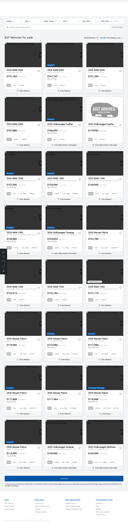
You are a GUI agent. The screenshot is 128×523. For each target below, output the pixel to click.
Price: (65, 21)
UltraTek (98, 509)
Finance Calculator (41, 512)
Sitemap (31, 520)
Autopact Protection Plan (73, 509)
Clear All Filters (117, 27)
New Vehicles (9, 503)
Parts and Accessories (72, 506)
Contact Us (99, 503)
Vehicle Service (70, 503)
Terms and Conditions (103, 512)
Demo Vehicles (10, 506)
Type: (27, 21)
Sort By (103, 38)
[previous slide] (6, 55)
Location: (9, 21)
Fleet (97, 506)
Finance (37, 509)
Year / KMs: (86, 21)
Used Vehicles (9, 509)
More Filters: (105, 21)
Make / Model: (49, 21)
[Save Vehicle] (39, 71)
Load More (64, 478)
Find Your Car (39, 503)
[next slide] (40, 55)
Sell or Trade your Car (42, 506)
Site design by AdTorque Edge (42, 520)
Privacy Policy (100, 515)
